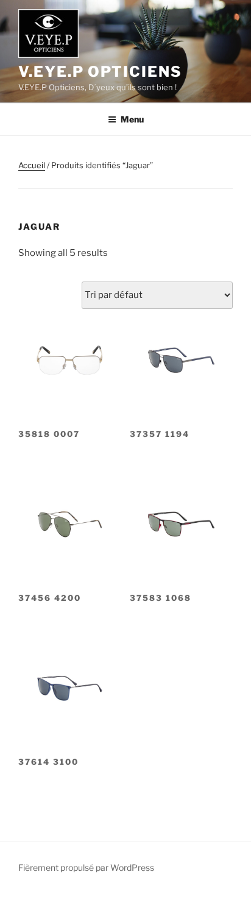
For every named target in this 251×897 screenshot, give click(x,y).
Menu (132, 119)
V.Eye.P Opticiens (100, 71)
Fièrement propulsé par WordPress (86, 867)
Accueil (31, 165)
